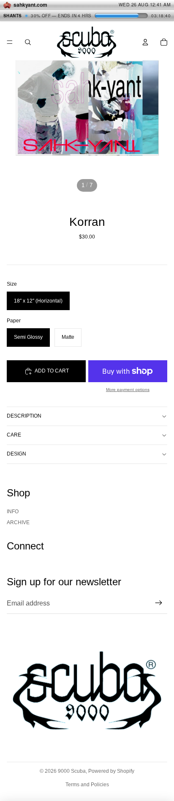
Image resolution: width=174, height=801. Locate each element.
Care (14, 435)
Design (16, 454)
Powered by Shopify (111, 771)
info (13, 511)
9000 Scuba (72, 771)
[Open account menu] (145, 42)
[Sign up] (158, 603)
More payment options (128, 389)
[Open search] (28, 42)
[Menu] (9, 42)
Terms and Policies (87, 785)
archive (18, 522)
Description (24, 416)
